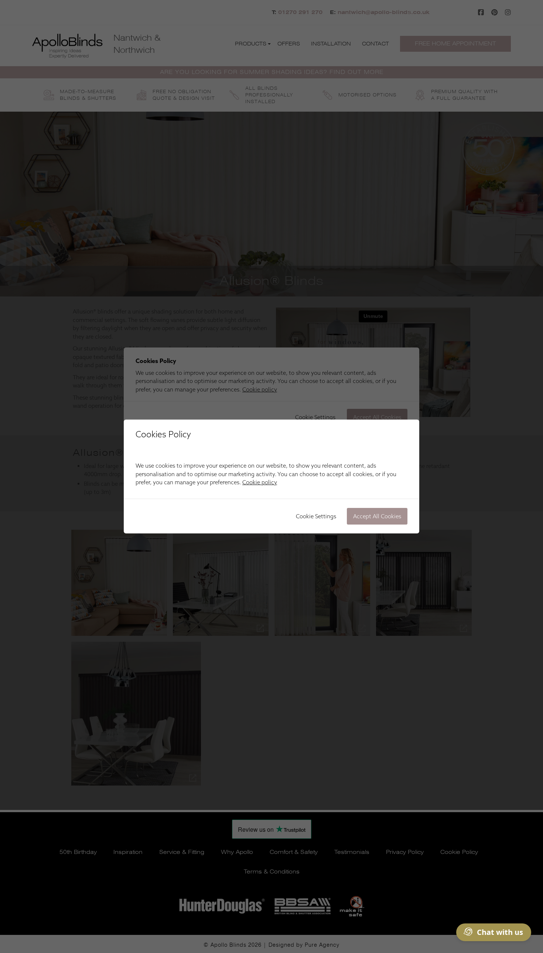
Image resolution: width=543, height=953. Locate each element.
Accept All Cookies (377, 516)
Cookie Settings (316, 516)
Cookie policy (259, 482)
